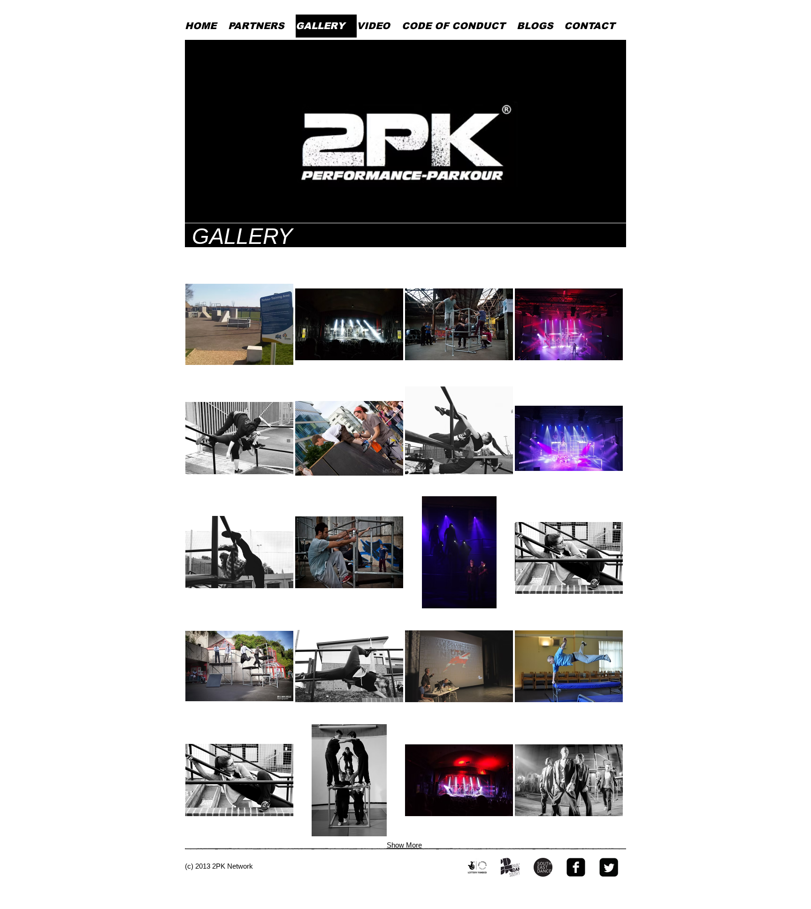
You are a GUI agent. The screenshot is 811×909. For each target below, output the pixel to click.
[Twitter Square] (608, 867)
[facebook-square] (575, 867)
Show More (404, 845)
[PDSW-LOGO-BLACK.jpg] (510, 867)
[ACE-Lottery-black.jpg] (477, 867)
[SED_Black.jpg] (543, 867)
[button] (239, 324)
